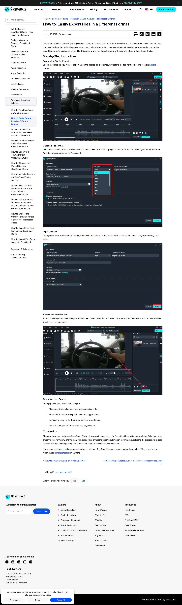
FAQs (126, 515)
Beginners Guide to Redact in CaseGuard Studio (20, 43)
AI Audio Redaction (67, 515)
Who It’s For (100, 515)
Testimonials (100, 525)
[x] (12, 561)
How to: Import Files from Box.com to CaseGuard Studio (22, 231)
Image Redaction (18, 73)
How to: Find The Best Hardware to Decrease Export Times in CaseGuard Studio (21, 190)
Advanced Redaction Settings (20, 101)
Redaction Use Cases (134, 530)
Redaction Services (67, 540)
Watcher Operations (20, 89)
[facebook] (6, 561)
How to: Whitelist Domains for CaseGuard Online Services (23, 177)
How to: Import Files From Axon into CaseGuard (23, 240)
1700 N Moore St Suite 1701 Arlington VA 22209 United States (18, 576)
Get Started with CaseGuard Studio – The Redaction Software (22, 32)
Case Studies (130, 525)
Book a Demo (101, 540)
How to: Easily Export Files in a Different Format (21, 121)
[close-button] (179, 3)
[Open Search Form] (141, 9)
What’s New (129, 535)
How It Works (101, 510)
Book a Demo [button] (166, 9)
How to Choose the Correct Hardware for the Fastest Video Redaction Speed (22, 218)
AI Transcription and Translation (72, 530)
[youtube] (24, 561)
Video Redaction (18, 62)
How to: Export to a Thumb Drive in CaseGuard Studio (20, 155)
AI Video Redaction (67, 510)
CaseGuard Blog (131, 520)
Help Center (129, 510)
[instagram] (30, 561)
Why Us (98, 520)
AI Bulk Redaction (66, 535)
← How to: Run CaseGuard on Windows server (64, 461)
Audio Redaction (18, 68)
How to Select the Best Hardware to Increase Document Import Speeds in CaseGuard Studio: (22, 204)
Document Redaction (20, 78)
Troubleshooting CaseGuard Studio (19, 256)
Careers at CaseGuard (104, 530)
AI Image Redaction (67, 525)
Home (45, 19)
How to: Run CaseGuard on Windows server (22, 111)
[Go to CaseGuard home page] (15, 9)
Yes (83, 481)
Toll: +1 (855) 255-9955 (16, 582)
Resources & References (22, 249)
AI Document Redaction (69, 520)
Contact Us (100, 545)
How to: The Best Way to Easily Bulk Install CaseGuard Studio (22, 143)
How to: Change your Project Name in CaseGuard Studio (21, 166)
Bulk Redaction (17, 84)
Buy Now (99, 535)
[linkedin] (18, 561)
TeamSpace (16, 94)
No (74, 481)
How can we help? (63, 472)
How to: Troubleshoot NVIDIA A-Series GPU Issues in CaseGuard (21, 132)
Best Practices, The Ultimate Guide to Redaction (19, 54)
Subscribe (41, 511)
